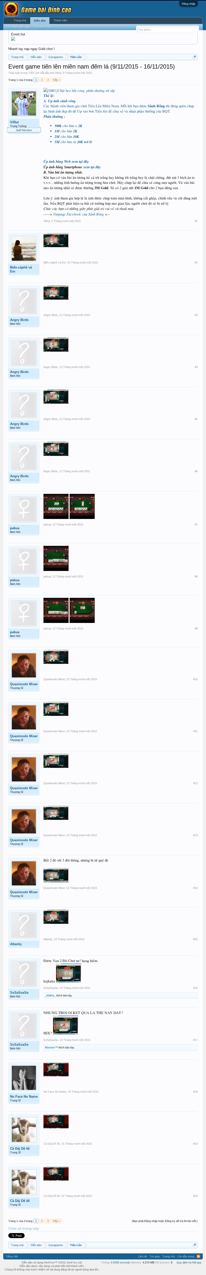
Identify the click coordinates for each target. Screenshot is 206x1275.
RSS (198, 1256)
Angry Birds (19, 320)
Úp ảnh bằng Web (57, 161)
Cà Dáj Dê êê (20, 1148)
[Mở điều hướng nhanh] (194, 57)
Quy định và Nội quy (189, 1262)
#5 (196, 418)
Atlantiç (16, 944)
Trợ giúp (154, 1256)
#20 (195, 1195)
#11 (195, 731)
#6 (196, 471)
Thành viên (60, 20)
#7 (196, 524)
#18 (195, 1091)
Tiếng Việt (12, 1256)
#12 (195, 783)
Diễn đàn (40, 20)
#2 (196, 262)
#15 (195, 939)
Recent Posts (43, 26)
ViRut (58, 72)
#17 (195, 1039)
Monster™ (51, 1047)
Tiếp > (56, 79)
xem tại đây (80, 161)
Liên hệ (142, 1256)
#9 (196, 628)
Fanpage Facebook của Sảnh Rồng (79, 214)
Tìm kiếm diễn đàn (19, 26)
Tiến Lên (34, 72)
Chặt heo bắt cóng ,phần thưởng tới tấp (86, 90)
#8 (196, 576)
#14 (195, 887)
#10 (195, 679)
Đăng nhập (188, 3)
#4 (196, 366)
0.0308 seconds (120, 1262)
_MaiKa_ (50, 995)
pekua (14, 528)
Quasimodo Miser (24, 684)
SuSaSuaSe (19, 992)
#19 (195, 1143)
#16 (195, 987)
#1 (196, 221)
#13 (195, 835)
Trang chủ (20, 20)
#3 (196, 314)
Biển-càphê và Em (21, 269)
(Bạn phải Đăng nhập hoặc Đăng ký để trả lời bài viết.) (165, 1221)
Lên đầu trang (185, 1256)
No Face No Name (24, 1096)
